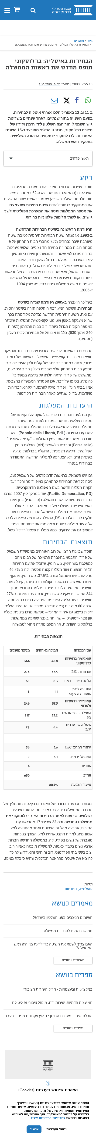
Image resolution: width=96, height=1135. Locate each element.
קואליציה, (85, 889)
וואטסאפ (88, 100)
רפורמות (71, 889)
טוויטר (65, 100)
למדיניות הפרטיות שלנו (48, 1118)
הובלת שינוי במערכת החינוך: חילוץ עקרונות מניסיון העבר (49, 1016)
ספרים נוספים (73, 1028)
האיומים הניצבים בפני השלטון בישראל (63, 918)
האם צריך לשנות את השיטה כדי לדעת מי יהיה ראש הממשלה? (53, 946)
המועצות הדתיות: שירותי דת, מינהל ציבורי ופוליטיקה (52, 1003)
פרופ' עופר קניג (49, 84)
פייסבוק (76, 100)
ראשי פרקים (79, 158)
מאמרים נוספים (73, 960)
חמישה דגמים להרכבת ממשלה (68, 931)
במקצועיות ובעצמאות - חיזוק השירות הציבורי (58, 989)
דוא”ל (54, 100)
